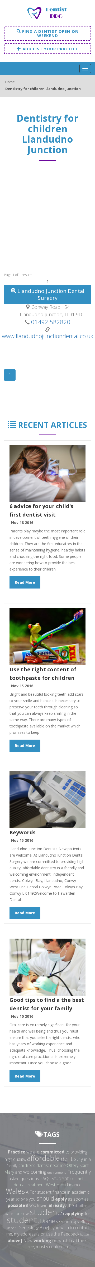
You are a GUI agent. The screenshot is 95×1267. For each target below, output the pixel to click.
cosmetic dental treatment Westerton (50, 1182)
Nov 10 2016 (22, 1016)
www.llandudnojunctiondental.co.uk (47, 336)
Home (10, 81)
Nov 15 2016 (22, 685)
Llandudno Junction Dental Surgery (50, 294)
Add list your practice (49, 48)
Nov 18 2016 (22, 522)
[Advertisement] (47, 218)
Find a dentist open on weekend (50, 33)
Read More (25, 582)
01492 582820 (50, 322)
